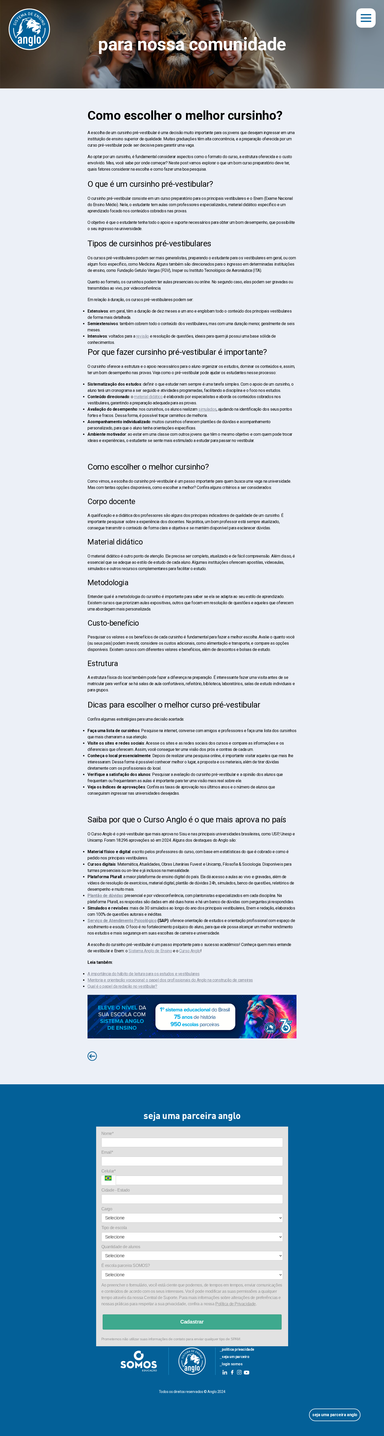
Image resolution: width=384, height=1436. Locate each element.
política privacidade (238, 1349)
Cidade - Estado (115, 1190)
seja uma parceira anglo (334, 1414)
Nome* (107, 1133)
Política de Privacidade (235, 1304)
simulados (207, 409)
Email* (107, 1152)
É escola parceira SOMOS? (125, 1265)
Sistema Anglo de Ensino (150, 950)
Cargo (106, 1209)
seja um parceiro (235, 1357)
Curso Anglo (189, 950)
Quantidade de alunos (120, 1246)
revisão (142, 336)
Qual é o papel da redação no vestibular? (122, 986)
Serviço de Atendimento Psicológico (122, 920)
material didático (148, 396)
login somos (232, 1364)
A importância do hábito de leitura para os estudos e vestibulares (144, 973)
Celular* (108, 1171)
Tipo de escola (114, 1227)
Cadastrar (191, 1322)
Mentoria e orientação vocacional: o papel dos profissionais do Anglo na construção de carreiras (170, 980)
